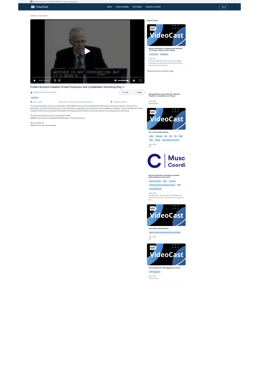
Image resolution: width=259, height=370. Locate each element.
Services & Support (153, 7)
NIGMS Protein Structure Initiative (43, 125)
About (109, 7)
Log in (223, 7)
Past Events (137, 7)
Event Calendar (122, 7)
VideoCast (33, 16)
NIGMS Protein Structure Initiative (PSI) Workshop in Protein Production (57, 118)
